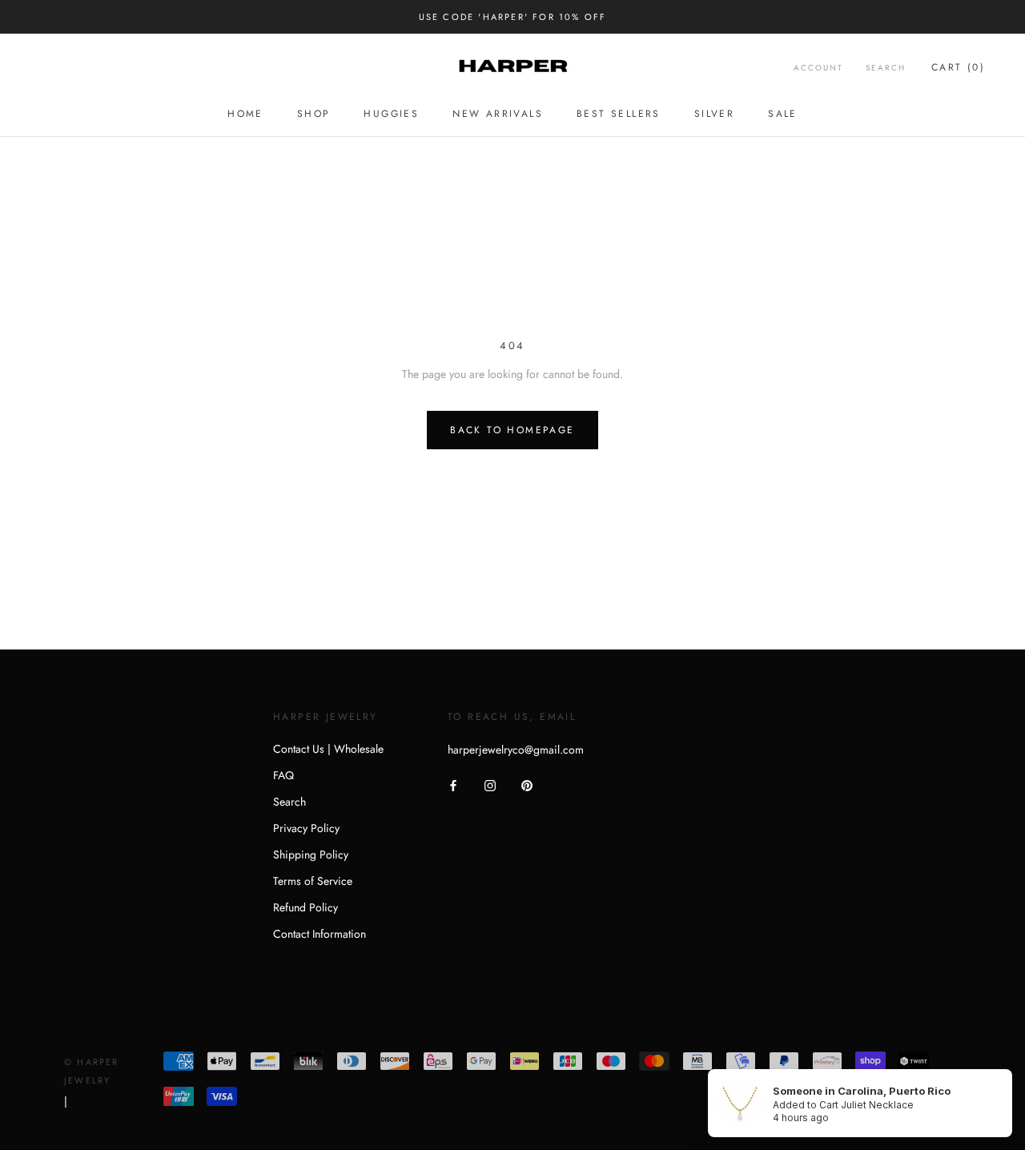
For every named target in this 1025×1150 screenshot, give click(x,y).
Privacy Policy (306, 828)
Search (886, 68)
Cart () (958, 67)
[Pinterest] (527, 785)
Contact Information (319, 934)
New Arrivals (497, 114)
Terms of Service (312, 881)
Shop (314, 114)
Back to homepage (512, 430)
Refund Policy (305, 907)
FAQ (283, 775)
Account (818, 68)
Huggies (391, 114)
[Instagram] (490, 785)
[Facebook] (453, 785)
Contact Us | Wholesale (328, 749)
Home (245, 114)
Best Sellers (619, 114)
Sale (783, 114)
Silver (714, 114)
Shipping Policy (310, 854)
